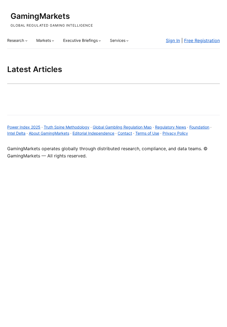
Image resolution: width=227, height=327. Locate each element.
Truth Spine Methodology (66, 127)
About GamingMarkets (49, 133)
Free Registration (202, 40)
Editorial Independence (93, 133)
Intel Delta (16, 133)
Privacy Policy (175, 133)
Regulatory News (170, 127)
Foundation (199, 127)
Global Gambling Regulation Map (122, 127)
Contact (125, 133)
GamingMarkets (40, 16)
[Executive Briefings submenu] (100, 40)
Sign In (173, 40)
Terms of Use (147, 133)
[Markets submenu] (53, 40)
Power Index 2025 (23, 127)
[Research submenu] (26, 40)
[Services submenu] (127, 40)
